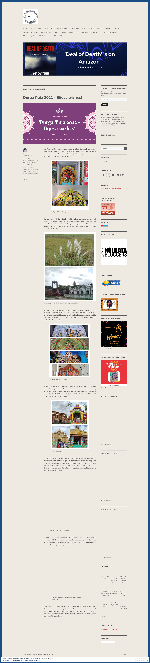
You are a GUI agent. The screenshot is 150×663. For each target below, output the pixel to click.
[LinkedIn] (118, 175)
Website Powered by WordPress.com (43, 654)
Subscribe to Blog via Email (113, 88)
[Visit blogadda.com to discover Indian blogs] (114, 225)
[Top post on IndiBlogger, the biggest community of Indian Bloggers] (114, 283)
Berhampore (34, 160)
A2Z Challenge (74, 28)
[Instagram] (108, 175)
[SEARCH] (125, 148)
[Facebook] (113, 175)
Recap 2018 (94, 32)
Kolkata (33, 166)
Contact (39, 28)
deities (25, 162)
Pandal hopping (31, 167)
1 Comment (26, 179)
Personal (108, 28)
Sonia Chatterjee (27, 153)
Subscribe (104, 104)
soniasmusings (33, 173)
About (32, 28)
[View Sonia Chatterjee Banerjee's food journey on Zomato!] (114, 189)
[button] (105, 574)
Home (25, 28)
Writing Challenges (68, 32)
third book (26, 175)
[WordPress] (124, 654)
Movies (91, 28)
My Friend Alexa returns (109, 32)
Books (84, 28)
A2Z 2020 (42, 36)
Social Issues (27, 32)
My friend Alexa (82, 32)
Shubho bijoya (30, 171)
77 (105, 208)
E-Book (56, 32)
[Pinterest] (122, 175)
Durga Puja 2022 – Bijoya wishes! (52, 97)
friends (29, 166)
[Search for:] (112, 148)
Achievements (62, 28)
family (24, 166)
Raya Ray (31, 169)
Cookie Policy (37, 660)
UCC (30, 175)
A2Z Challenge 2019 (29, 36)
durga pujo (32, 164)
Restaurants (118, 28)
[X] (103, 175)
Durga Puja (26, 158)
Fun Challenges (45, 32)
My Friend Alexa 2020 (55, 36)
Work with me (49, 28)
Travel (36, 32)
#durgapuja (26, 160)
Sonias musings (108, 135)
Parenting (99, 28)
